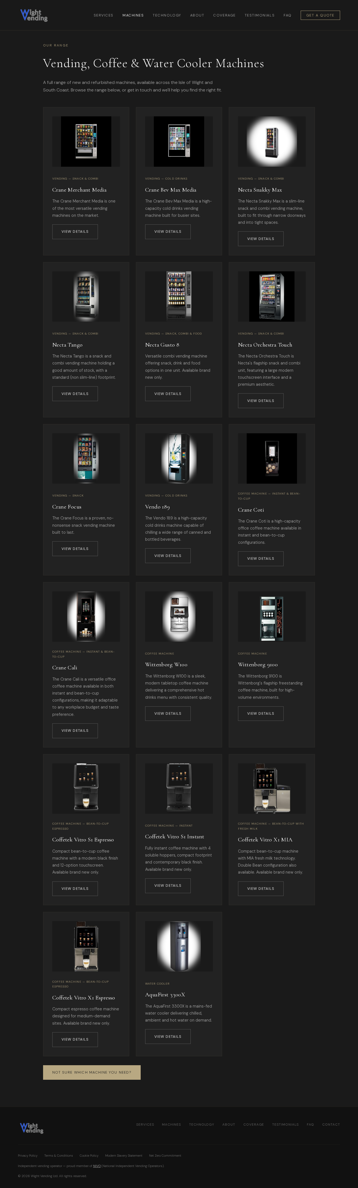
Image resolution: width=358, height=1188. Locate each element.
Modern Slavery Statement (123, 1156)
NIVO (97, 1166)
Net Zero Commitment (165, 1156)
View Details (75, 231)
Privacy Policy (27, 1156)
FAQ (288, 15)
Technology (167, 15)
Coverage (224, 15)
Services (104, 15)
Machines (133, 15)
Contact (331, 1124)
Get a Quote (320, 15)
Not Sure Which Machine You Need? (91, 1072)
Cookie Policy (89, 1156)
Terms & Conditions (58, 1156)
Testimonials (260, 15)
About (197, 15)
